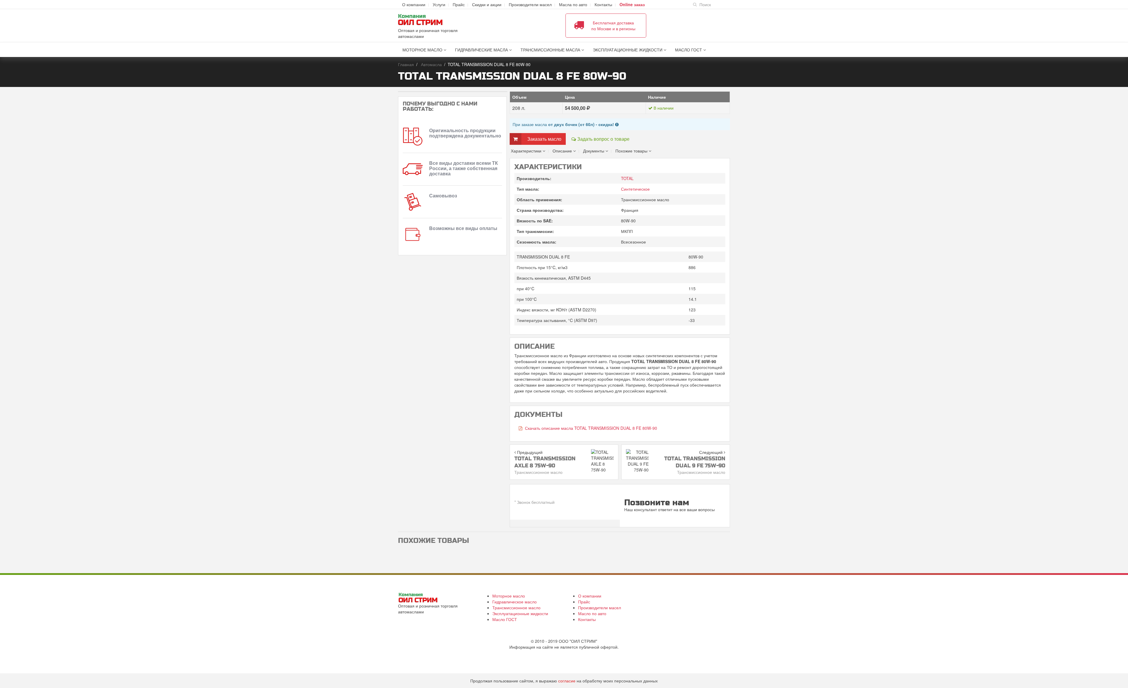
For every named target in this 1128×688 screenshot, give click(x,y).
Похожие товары (632, 151)
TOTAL (627, 178)
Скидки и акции (486, 4)
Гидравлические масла (482, 50)
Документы (594, 151)
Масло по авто (592, 613)
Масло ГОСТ (689, 50)
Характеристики (527, 151)
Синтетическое (635, 189)
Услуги (439, 4)
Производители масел (530, 4)
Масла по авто (573, 4)
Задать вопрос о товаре (603, 138)
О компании (413, 4)
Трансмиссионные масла (551, 50)
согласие (566, 681)
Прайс (459, 4)
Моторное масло (423, 50)
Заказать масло (544, 138)
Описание (563, 151)
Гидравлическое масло (514, 602)
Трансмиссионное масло (516, 607)
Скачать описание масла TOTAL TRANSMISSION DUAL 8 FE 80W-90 (590, 428)
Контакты (603, 4)
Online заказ (632, 4)
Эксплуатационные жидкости (628, 50)
